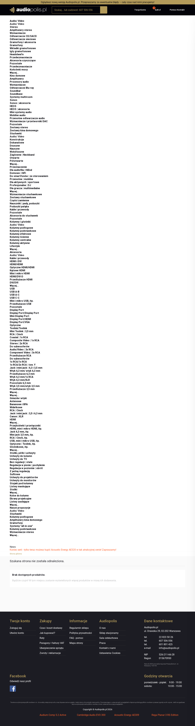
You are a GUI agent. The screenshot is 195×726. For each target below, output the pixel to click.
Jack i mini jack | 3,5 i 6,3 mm (26, 413)
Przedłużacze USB (20, 303)
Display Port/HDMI (20, 319)
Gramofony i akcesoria (23, 42)
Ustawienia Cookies (109, 653)
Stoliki (13, 489)
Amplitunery (17, 78)
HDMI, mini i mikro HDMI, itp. (26, 428)
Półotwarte (16, 160)
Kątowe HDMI (17, 270)
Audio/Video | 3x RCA (22, 349)
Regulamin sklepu (79, 628)
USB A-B (14, 291)
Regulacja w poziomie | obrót (26, 468)
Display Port (17, 310)
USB (12, 288)
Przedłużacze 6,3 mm (22, 373)
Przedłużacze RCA (20, 355)
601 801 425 (165, 644)
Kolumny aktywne (20, 243)
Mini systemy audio (21, 112)
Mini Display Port (19, 316)
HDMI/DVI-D (16, 276)
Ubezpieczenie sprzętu (52, 648)
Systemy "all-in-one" (21, 526)
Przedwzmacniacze (21, 57)
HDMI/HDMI (16, 264)
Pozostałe (16, 63)
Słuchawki (16, 133)
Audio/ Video (17, 20)
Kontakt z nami (107, 648)
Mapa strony (76, 643)
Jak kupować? (47, 633)
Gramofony (16, 45)
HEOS (13, 106)
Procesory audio (19, 81)
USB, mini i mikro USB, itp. (24, 440)
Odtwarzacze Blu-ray (22, 87)
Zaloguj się (16, 628)
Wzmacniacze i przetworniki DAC (29, 121)
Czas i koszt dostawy (51, 628)
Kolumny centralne (20, 240)
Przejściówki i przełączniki (25, 425)
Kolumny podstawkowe (23, 230)
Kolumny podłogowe (21, 227)
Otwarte (14, 157)
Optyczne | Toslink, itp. (23, 443)
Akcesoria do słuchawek (24, 215)
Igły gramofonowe (20, 51)
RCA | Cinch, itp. (19, 437)
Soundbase (16, 93)
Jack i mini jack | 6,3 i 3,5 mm (26, 367)
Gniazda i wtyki (18, 398)
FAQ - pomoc (76, 638)
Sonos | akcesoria (20, 103)
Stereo (14, 27)
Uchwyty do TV (18, 459)
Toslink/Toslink (18, 328)
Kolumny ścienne (19, 237)
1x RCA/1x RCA (18, 361)
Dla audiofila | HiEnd (21, 170)
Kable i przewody (19, 209)
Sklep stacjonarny (109, 633)
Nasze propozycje (20, 507)
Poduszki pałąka (19, 206)
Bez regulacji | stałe (21, 462)
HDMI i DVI (15, 261)
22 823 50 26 (166, 637)
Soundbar (15, 90)
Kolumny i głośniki (20, 221)
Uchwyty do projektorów (24, 477)
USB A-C (15, 294)
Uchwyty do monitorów (23, 480)
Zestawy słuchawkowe (23, 197)
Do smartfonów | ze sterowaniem (29, 176)
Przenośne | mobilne (21, 179)
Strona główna (16, 554)
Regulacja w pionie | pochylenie (27, 465)
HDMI (13, 419)
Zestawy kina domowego (24, 130)
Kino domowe (17, 75)
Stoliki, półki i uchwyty (22, 453)
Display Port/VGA (20, 322)
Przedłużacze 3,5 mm (22, 389)
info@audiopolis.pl (169, 648)
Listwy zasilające (19, 501)
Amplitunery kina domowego (26, 519)
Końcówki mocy (19, 69)
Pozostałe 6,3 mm (20, 383)
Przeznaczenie (18, 167)
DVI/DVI (14, 282)
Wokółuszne (17, 151)
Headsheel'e (17, 54)
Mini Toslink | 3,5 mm (21, 331)
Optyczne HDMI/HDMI (22, 267)
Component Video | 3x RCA (25, 352)
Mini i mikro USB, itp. (21, 300)
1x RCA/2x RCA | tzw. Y (22, 364)
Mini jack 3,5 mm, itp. (22, 434)
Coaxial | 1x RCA (19, 337)
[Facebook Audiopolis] (23, 689)
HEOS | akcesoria (20, 109)
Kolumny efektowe (20, 233)
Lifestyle (15, 246)
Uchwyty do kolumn (21, 456)
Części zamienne (19, 200)
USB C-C (15, 297)
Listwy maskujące (20, 486)
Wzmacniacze (18, 33)
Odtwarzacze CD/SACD (23, 36)
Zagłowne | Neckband (22, 154)
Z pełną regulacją (20, 471)
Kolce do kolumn (19, 495)
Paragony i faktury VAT (52, 643)
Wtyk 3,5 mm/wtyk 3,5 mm (25, 386)
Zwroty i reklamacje (50, 653)
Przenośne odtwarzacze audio (27, 118)
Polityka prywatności (80, 633)
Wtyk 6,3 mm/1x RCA (21, 376)
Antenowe (15, 401)
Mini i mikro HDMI (20, 273)
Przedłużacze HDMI (21, 279)
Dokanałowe (17, 142)
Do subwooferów (19, 346)
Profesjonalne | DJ (20, 185)
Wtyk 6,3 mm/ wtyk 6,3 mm (25, 370)
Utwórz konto (17, 633)
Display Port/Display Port (24, 313)
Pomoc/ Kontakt (177, 10)
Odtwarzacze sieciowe (23, 39)
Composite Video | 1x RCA (24, 340)
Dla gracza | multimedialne (25, 188)
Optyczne (15, 325)
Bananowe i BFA (19, 404)
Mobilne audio (18, 115)
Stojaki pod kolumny (21, 483)
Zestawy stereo (19, 127)
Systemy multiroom (21, 97)
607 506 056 (165, 640)
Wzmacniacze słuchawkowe (26, 194)
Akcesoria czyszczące (23, 60)
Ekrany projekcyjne (20, 498)
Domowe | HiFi (18, 173)
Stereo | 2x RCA (19, 343)
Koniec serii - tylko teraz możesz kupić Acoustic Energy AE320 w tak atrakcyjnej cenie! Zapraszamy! (63, 549)
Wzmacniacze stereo (22, 532)
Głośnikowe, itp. (19, 446)
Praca (102, 643)
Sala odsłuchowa (108, 638)
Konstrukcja (17, 139)
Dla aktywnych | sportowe (24, 182)
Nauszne (15, 148)
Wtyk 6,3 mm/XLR (20, 380)
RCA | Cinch (16, 334)
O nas (102, 628)
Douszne (15, 145)
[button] (157, 10)
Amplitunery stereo (21, 30)
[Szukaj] (103, 9)
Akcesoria (15, 252)
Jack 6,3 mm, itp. (19, 431)
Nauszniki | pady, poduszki (24, 203)
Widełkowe (16, 407)
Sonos (13, 100)
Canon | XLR (16, 416)
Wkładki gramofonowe (23, 48)
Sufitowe (15, 474)
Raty (42, 638)
